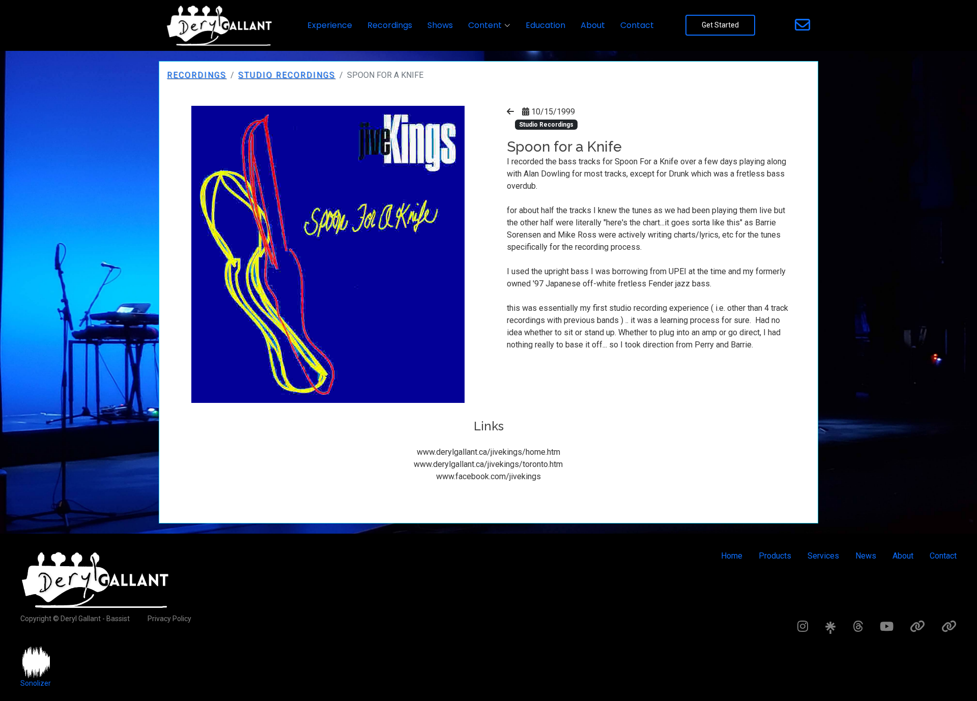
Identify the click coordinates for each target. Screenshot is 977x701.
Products (775, 556)
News (865, 556)
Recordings (389, 25)
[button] (489, 25)
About (593, 25)
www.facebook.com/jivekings (488, 476)
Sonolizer (35, 683)
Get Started (720, 25)
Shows (440, 25)
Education (545, 25)
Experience (329, 25)
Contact (637, 25)
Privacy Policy (169, 619)
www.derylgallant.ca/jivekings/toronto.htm (488, 464)
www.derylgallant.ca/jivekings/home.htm (488, 452)
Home (731, 556)
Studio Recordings (286, 75)
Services (823, 556)
